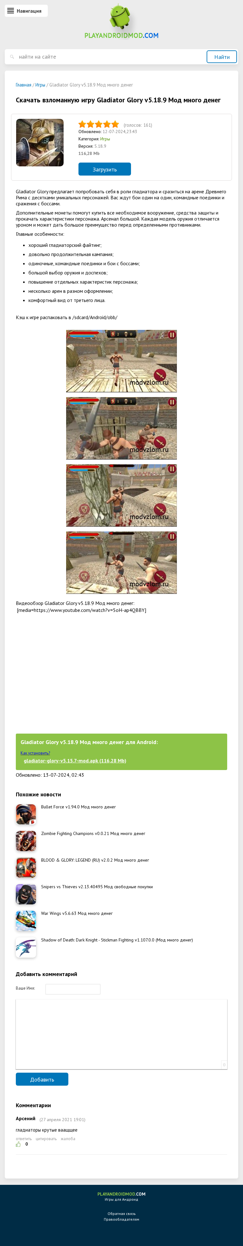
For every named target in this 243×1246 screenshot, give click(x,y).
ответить (24, 1138)
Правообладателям (121, 1219)
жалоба (68, 1138)
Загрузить (105, 169)
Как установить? (35, 753)
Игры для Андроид (121, 1196)
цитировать (46, 1138)
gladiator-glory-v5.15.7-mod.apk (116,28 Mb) (75, 760)
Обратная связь (122, 1213)
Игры (105, 139)
